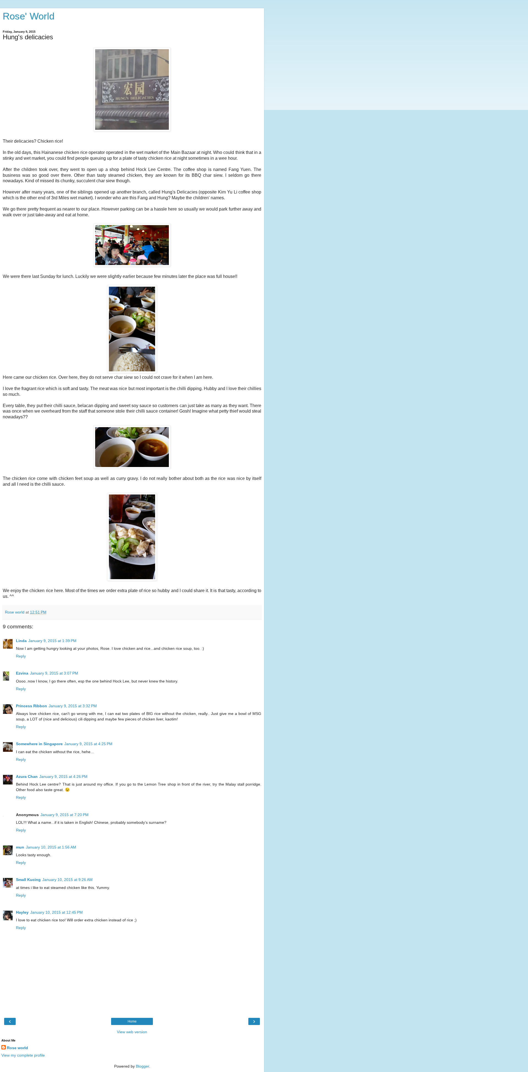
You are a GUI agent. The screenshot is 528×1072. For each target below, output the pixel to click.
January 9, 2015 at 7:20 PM (64, 815)
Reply (21, 656)
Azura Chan (27, 776)
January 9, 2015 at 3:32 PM (73, 706)
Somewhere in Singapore (39, 744)
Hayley (22, 912)
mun (20, 847)
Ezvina (22, 673)
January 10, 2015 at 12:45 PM (56, 912)
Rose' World (28, 16)
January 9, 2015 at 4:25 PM (88, 744)
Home (132, 1021)
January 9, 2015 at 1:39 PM (52, 641)
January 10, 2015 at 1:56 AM (51, 847)
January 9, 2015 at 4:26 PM (63, 776)
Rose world (17, 1048)
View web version (132, 1032)
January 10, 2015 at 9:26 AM (67, 879)
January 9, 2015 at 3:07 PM (54, 673)
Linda (21, 641)
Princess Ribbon (31, 706)
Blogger (142, 1066)
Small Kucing (28, 879)
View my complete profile (23, 1055)
